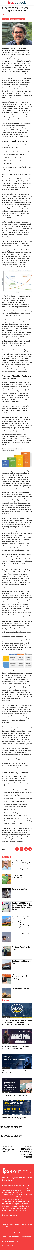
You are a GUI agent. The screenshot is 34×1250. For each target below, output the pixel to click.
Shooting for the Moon (20, 889)
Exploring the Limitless (20, 989)
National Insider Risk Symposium (14, 1118)
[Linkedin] (26, 849)
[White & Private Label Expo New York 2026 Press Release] (17, 1061)
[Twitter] (21, 849)
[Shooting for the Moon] (6, 893)
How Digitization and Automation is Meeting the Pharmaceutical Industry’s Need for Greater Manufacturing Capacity (21, 865)
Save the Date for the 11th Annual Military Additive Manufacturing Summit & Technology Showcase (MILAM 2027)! (17, 1022)
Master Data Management (17, 19)
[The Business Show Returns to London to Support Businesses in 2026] (17, 1036)
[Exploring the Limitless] (6, 993)
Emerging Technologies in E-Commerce (8, 1149)
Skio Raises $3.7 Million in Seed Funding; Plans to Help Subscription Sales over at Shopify (22, 906)
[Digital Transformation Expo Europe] (17, 1085)
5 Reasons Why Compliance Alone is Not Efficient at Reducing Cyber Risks (21, 977)
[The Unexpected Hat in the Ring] (6, 965)
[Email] (30, 849)
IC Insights (5, 19)
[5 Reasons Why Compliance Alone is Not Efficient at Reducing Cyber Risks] (6, 979)
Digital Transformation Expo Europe (15, 1095)
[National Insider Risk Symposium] (17, 1107)
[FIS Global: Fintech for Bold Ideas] (6, 951)
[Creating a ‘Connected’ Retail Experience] (6, 879)
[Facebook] (17, 849)
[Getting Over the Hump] (6, 937)
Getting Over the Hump (20, 933)
